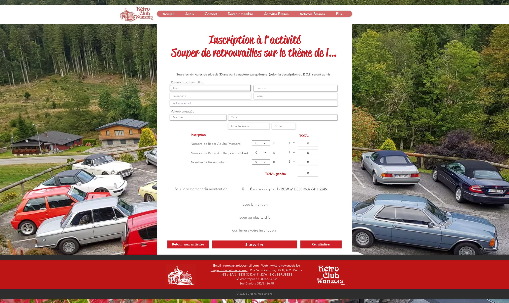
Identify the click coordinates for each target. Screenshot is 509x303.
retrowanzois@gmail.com (241, 265)
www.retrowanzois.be (285, 265)
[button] (168, 14)
